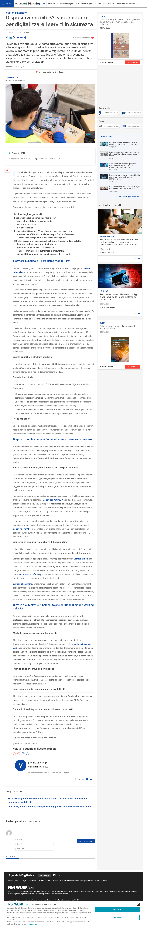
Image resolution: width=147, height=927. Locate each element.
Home (8, 32)
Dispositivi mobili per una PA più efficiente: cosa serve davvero (43, 231)
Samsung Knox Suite (22, 584)
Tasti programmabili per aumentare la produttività (40, 251)
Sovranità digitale (67, 4)
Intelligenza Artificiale (106, 4)
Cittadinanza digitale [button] (84, 4)
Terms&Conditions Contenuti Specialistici (76, 880)
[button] (7, 3)
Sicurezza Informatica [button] (126, 4)
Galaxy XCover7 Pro (22, 529)
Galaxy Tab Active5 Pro (54, 500)
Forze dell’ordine (25, 228)
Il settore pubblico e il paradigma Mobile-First (35, 218)
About (10, 880)
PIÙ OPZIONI (117, 917)
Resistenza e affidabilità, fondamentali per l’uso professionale (46, 234)
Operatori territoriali (26, 224)
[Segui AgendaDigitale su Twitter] (59, 875)
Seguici (43, 875)
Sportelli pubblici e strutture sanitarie (34, 221)
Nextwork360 (13, 891)
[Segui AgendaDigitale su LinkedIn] (54, 875)
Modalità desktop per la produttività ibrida (36, 244)
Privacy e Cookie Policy (48, 880)
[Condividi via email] (18, 37)
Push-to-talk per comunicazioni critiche (35, 247)
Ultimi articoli (53, 4)
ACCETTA (117, 909)
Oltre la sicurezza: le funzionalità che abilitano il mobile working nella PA (47, 241)
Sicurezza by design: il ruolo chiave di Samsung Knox (41, 237)
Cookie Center (101, 880)
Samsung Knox (81, 559)
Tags (24, 880)
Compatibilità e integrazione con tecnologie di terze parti (44, 254)
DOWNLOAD (133, 62)
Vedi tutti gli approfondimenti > (129, 196)
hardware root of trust (29, 574)
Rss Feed (32, 880)
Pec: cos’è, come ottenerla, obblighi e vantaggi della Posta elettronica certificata (50, 806)
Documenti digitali (21, 32)
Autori (17, 880)
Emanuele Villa (12, 77)
